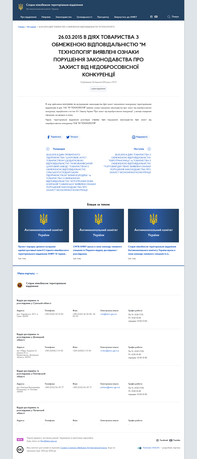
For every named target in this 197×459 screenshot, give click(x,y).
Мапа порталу (26, 273)
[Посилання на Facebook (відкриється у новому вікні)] (151, 16)
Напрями (46, 17)
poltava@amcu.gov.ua (110, 387)
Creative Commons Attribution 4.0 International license (83, 448)
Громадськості (84, 17)
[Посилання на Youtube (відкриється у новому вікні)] (156, 16)
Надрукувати (141, 137)
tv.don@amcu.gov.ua (110, 351)
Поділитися (56, 137)
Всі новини (31, 27)
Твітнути (74, 137)
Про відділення (28, 17)
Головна (21, 27)
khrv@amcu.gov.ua (48, 441)
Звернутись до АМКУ (125, 17)
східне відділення (98, 89)
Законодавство (64, 17)
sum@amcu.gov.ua (109, 314)
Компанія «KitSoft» (151, 448)
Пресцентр (103, 17)
